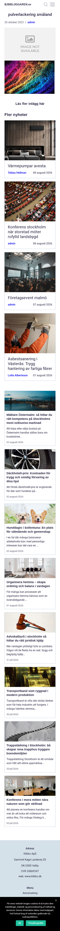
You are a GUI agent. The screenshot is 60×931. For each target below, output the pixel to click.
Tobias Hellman (17, 172)
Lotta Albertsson (18, 375)
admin (31, 22)
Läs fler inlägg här (30, 104)
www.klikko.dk (33, 876)
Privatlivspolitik (35, 923)
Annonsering (30, 893)
